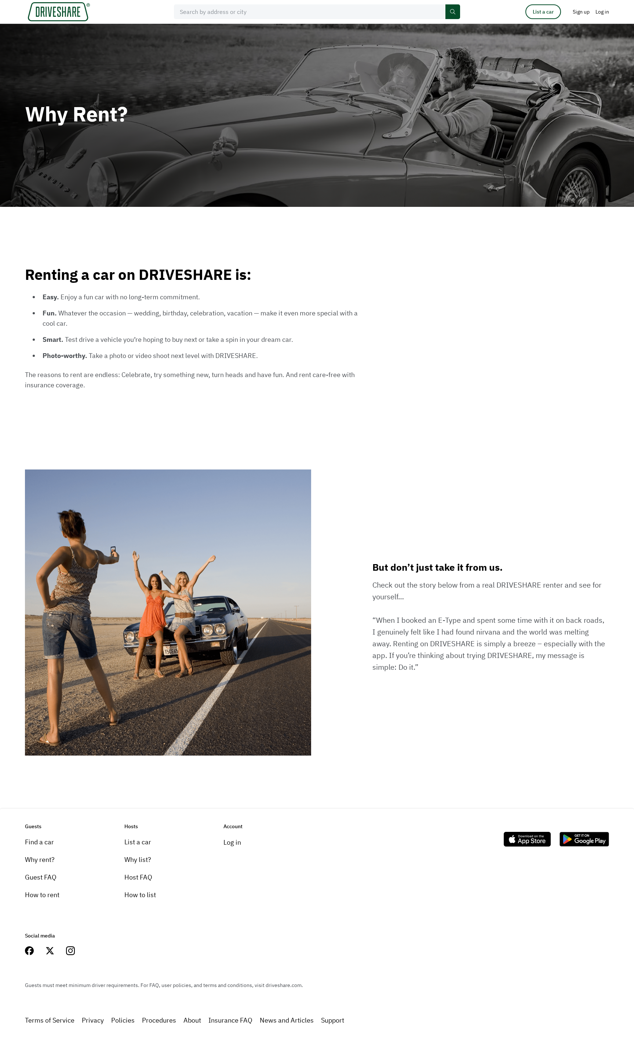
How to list (140, 895)
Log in (232, 842)
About (192, 1020)
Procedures (159, 1020)
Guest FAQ (41, 877)
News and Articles (287, 1020)
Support (332, 1020)
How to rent (42, 895)
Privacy (93, 1020)
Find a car (39, 842)
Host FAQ (138, 877)
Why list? (137, 859)
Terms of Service (49, 1020)
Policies (123, 1020)
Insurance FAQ (230, 1020)
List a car (543, 11)
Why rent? (40, 859)
